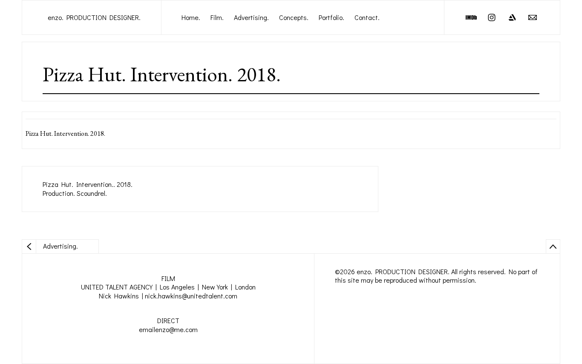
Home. (191, 17)
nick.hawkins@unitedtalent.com (191, 295)
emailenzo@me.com (168, 329)
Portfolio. (331, 17)
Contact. (367, 17)
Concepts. (293, 17)
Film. (217, 17)
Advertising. (251, 17)
